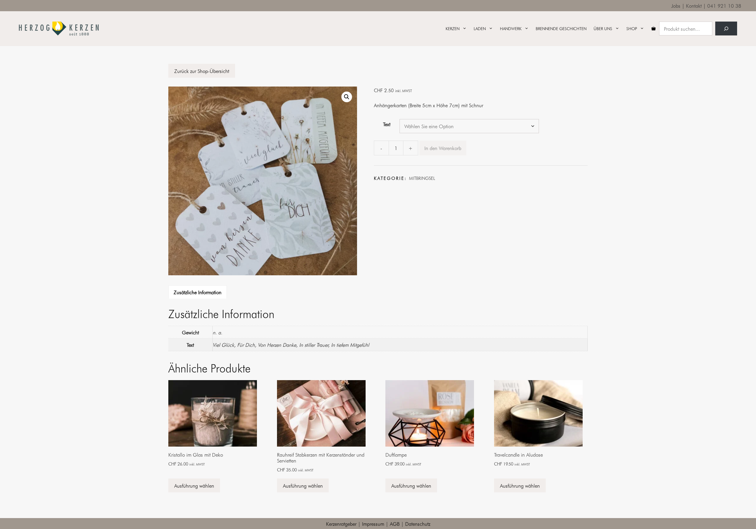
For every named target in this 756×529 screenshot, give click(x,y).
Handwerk (511, 28)
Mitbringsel (422, 178)
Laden (480, 28)
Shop (631, 28)
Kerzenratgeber (341, 523)
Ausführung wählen (194, 485)
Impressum (373, 523)
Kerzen (453, 28)
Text (386, 124)
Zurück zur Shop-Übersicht (201, 70)
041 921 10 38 (724, 5)
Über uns (603, 28)
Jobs (675, 5)
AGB (395, 523)
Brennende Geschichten (561, 28)
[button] (346, 97)
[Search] (726, 29)
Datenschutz (417, 523)
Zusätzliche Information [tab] (197, 292)
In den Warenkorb (442, 147)
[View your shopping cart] (653, 28)
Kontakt (694, 5)
